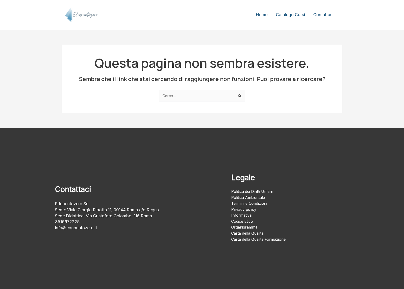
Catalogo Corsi (290, 15)
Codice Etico (242, 221)
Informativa (241, 215)
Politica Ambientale (248, 197)
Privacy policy (243, 209)
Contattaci (323, 15)
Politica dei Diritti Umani (252, 191)
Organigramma (244, 227)
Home (261, 15)
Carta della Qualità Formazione (258, 239)
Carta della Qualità (247, 233)
